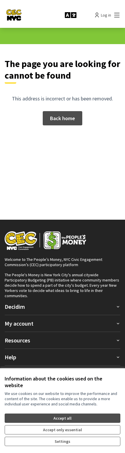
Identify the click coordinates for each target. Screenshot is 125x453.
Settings (62, 441)
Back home (62, 118)
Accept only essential (62, 429)
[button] (62, 306)
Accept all (62, 418)
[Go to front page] (32, 15)
